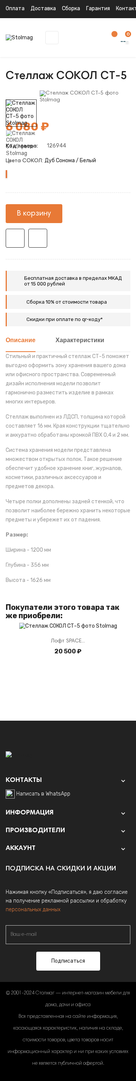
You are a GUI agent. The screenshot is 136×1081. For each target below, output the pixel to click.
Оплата (15, 8)
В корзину (34, 213)
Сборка (71, 8)
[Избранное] (111, 38)
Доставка (43, 8)
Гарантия (98, 8)
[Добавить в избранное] (15, 238)
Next (21, 94)
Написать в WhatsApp (43, 794)
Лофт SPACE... (68, 641)
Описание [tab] (21, 341)
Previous (21, 162)
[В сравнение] (37, 238)
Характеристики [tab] (80, 341)
